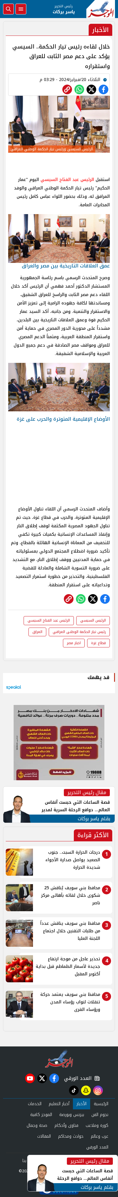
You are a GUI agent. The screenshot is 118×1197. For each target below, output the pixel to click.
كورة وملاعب (97, 1125)
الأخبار (82, 1104)
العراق (37, 631)
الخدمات (34, 1104)
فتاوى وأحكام (66, 1125)
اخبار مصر (74, 643)
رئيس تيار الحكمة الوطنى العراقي (79, 631)
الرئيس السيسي (93, 620)
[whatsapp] (67, 89)
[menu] (20, 9)
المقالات (44, 1136)
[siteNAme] (100, 9)
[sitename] (59, 1058)
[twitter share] (91, 89)
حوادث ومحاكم (71, 1136)
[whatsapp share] (79, 89)
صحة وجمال (37, 1125)
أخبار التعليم (59, 1104)
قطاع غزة (98, 643)
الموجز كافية (41, 1115)
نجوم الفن (99, 1115)
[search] (8, 9)
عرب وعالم (99, 1136)
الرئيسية (101, 1104)
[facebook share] (103, 89)
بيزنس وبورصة (71, 1115)
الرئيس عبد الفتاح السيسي (67, 180)
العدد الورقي (76, 1078)
